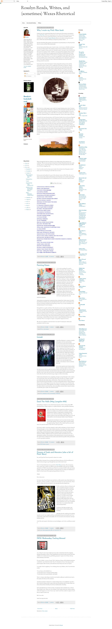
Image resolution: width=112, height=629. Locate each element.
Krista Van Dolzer (83, 210)
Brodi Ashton (82, 194)
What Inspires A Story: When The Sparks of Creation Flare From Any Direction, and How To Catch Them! (82, 151)
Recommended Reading (31, 23)
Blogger (61, 625)
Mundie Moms (82, 61)
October (28, 173)
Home (23, 23)
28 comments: (51, 256)
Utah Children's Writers (82, 204)
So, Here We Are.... (82, 255)
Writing (39, 23)
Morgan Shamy (82, 119)
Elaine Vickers (82, 298)
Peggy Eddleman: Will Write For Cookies (82, 224)
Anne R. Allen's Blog (82, 106)
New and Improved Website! (82, 300)
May (27, 205)
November (28, 171)
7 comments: (51, 602)
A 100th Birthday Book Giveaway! (82, 160)
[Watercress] (29, 110)
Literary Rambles (82, 34)
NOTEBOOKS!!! (82, 206)
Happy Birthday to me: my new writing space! (83, 234)
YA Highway (81, 71)
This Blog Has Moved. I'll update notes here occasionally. (82, 272)
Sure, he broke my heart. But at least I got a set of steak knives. (82, 197)
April (27, 207)
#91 (41, 393)
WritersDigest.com (83, 329)
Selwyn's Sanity (82, 316)
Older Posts (72, 608)
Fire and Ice (81, 52)
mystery (47, 444)
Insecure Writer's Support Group (82, 98)
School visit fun (82, 226)
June (27, 203)
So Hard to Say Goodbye (82, 137)
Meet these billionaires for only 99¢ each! (83, 189)
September (28, 197)
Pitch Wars (42, 35)
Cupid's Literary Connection (82, 279)
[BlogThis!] (58, 256)
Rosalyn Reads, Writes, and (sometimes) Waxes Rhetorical (48, 11)
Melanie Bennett (82, 310)
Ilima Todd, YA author (82, 231)
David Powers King (83, 147)
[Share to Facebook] (61, 256)
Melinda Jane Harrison (82, 269)
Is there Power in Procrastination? (82, 349)
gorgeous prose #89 (48, 530)
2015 (26, 165)
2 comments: (51, 327)
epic (41, 530)
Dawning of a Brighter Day (82, 339)
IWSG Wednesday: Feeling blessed (51, 538)
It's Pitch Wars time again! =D (82, 79)
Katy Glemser (82, 320)
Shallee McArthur (83, 240)
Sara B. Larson (82, 172)
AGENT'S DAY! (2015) (82, 281)
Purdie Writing (82, 291)
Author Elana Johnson (82, 186)
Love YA (81, 77)
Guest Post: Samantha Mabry (83, 73)
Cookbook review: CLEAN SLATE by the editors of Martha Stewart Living (83, 87)
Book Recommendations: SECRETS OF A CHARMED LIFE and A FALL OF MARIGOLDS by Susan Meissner (82, 215)
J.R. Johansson (82, 165)
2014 (26, 167)
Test (79, 305)
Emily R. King (82, 248)
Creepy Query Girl (83, 254)
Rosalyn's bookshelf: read (28, 99)
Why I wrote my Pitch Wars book (50, 30)
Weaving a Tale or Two (82, 113)
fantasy (43, 530)
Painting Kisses (43, 265)
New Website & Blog (83, 250)
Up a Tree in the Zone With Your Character (83, 108)
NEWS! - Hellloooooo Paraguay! (81, 167)
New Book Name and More (83, 293)
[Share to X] (60, 256)
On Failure (81, 287)
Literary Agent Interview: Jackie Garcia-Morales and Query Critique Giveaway (82, 38)
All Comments (28, 76)
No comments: (52, 442)
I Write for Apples (83, 158)
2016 (26, 163)
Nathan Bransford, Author (83, 354)
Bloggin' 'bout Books (82, 45)
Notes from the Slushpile (82, 346)
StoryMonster (82, 141)
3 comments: (51, 528)
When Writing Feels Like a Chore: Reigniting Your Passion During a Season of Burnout (83, 332)
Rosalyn (27, 37)
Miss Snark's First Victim (83, 129)
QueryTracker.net (82, 361)
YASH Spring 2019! (83, 174)
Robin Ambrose (82, 286)
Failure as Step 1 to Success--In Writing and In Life (82, 263)
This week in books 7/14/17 (82, 356)
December (28, 169)
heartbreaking (52, 393)
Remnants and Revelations (81, 181)
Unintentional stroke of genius (83, 312)
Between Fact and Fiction (82, 178)
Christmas (44, 444)
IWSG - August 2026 (83, 115)
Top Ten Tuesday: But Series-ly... (83, 47)
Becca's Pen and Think (82, 260)
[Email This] (57, 256)
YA (60, 530)
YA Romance (58, 393)
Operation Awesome (81, 134)
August (27, 199)
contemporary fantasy (46, 393)
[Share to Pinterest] (63, 256)
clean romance (46, 329)
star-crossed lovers (56, 530)
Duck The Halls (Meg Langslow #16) (52, 402)
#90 (41, 444)
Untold (39, 337)
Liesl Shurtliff (82, 304)
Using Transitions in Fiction (83, 100)
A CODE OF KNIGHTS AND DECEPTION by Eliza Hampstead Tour (83, 55)
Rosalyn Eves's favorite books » (28, 140)
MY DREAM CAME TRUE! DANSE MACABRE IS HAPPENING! (83, 122)
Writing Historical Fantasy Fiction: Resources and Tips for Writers (82, 364)
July (27, 201)
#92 (41, 329)
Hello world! (81, 341)
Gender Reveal (82, 143)
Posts (26, 73)
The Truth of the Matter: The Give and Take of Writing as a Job (83, 242)
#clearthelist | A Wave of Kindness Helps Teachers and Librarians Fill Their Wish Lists (83, 65)
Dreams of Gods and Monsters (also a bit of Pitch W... (29, 189)
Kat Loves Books (82, 84)
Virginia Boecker (52, 38)
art (42, 329)
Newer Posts (39, 608)
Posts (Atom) (44, 611)
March (27, 209)
